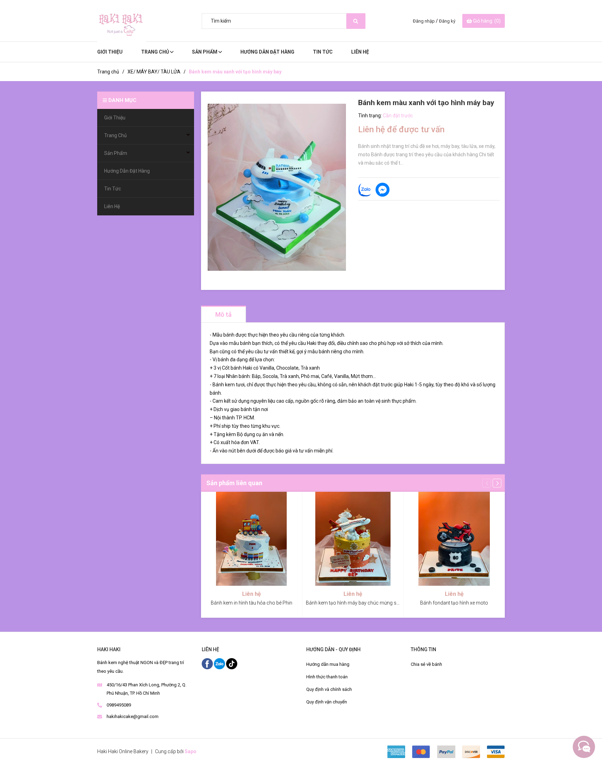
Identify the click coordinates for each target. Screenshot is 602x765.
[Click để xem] (277, 187)
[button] (497, 483)
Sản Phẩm (205, 52)
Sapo (190, 751)
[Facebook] (208, 663)
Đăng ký (447, 21)
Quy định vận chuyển (326, 701)
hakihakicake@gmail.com (133, 716)
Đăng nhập (424, 21)
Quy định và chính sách (329, 689)
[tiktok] (231, 663)
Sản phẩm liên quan (234, 483)
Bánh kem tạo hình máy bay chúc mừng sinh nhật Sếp (364, 603)
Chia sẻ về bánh (426, 664)
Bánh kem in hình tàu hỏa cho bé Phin (251, 603)
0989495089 (119, 705)
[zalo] (220, 663)
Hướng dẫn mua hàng (327, 664)
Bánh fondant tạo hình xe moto (454, 603)
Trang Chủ (155, 52)
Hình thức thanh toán (327, 676)
